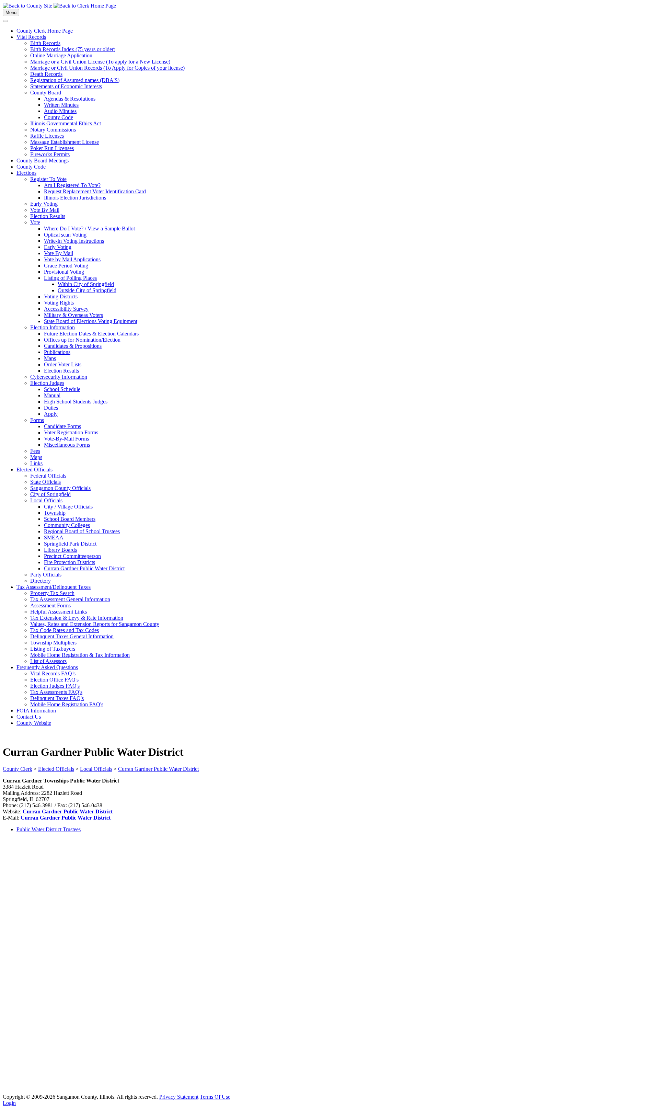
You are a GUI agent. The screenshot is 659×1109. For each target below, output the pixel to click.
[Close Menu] (5, 21)
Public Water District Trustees (48, 829)
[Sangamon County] (28, 6)
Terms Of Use (215, 1097)
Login (9, 1103)
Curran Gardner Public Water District (68, 811)
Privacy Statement (178, 1097)
